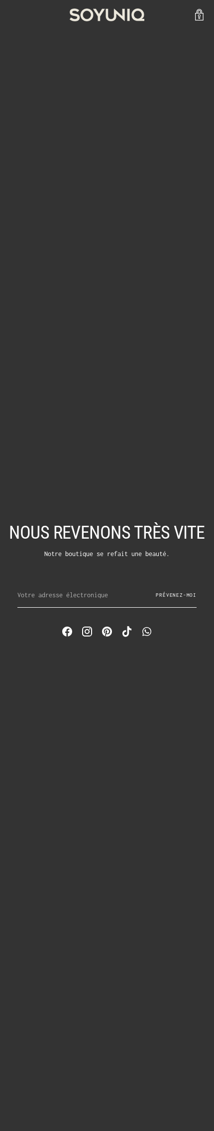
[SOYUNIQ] (107, 14)
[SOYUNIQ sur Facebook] (67, 633)
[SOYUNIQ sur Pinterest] (107, 633)
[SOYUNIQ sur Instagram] (87, 633)
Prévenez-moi (176, 595)
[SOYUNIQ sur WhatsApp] (147, 633)
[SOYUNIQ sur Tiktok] (127, 633)
